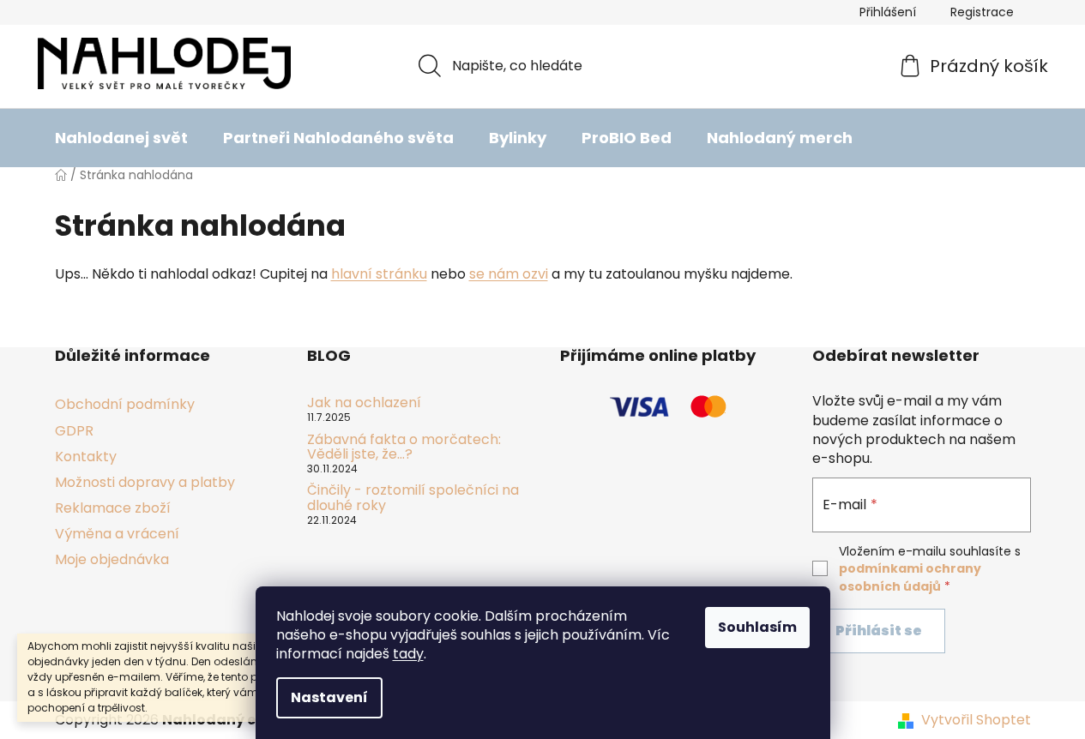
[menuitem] (121, 138)
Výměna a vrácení (117, 534)
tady (408, 654)
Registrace (982, 12)
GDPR (74, 431)
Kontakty (86, 456)
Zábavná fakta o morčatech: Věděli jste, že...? (404, 447)
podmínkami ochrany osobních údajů (910, 577)
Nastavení (329, 697)
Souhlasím (757, 627)
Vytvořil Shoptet (976, 720)
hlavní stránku (379, 274)
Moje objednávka (112, 559)
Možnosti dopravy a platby (145, 482)
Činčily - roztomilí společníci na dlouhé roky (413, 498)
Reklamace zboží (113, 508)
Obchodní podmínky (125, 404)
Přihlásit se (878, 630)
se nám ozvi (508, 274)
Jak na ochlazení (364, 403)
